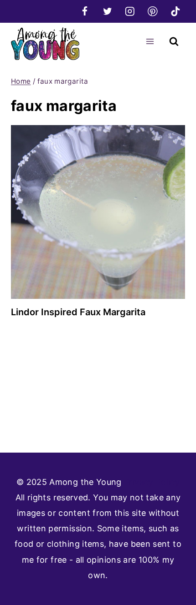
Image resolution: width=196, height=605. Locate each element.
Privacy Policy (152, 482)
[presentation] (98, 212)
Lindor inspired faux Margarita (78, 312)
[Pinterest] (152, 11)
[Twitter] (107, 11)
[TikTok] (175, 11)
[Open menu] (149, 41)
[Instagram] (130, 11)
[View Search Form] (174, 41)
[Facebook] (84, 11)
